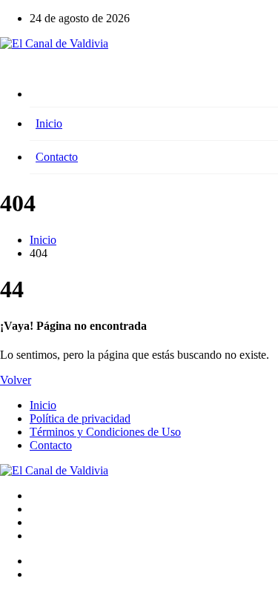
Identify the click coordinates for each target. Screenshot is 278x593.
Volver (15, 380)
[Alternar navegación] (4, 72)
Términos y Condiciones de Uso (105, 431)
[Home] (154, 97)
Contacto (57, 156)
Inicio (49, 123)
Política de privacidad (80, 418)
